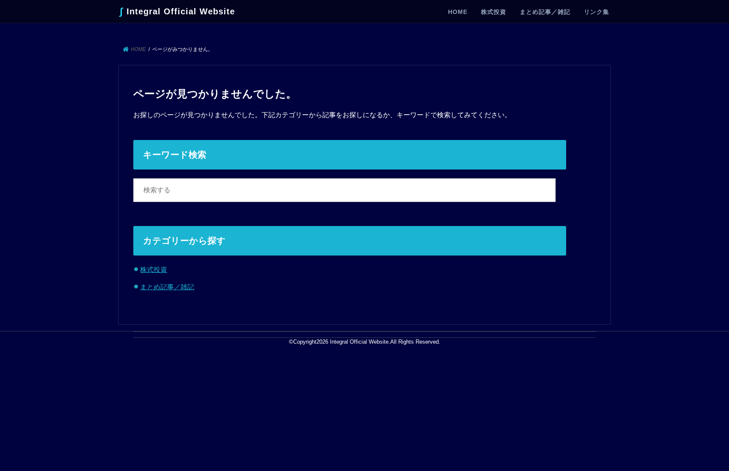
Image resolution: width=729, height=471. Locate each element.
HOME (457, 11)
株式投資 (493, 11)
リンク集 (596, 11)
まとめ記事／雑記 (545, 11)
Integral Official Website (177, 11)
